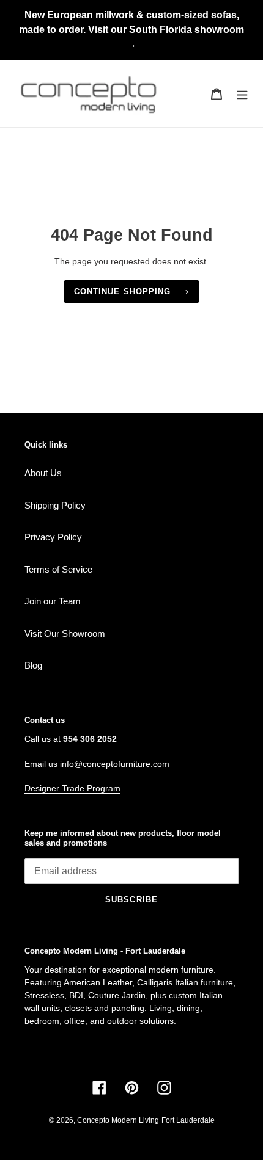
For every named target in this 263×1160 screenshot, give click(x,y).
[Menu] (242, 94)
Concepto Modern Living (118, 1120)
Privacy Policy (53, 537)
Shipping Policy (55, 505)
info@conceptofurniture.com (114, 764)
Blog (33, 665)
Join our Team (52, 601)
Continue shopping (122, 291)
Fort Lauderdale (188, 1120)
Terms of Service (58, 569)
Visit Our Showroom (64, 633)
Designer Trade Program (72, 788)
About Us (43, 473)
